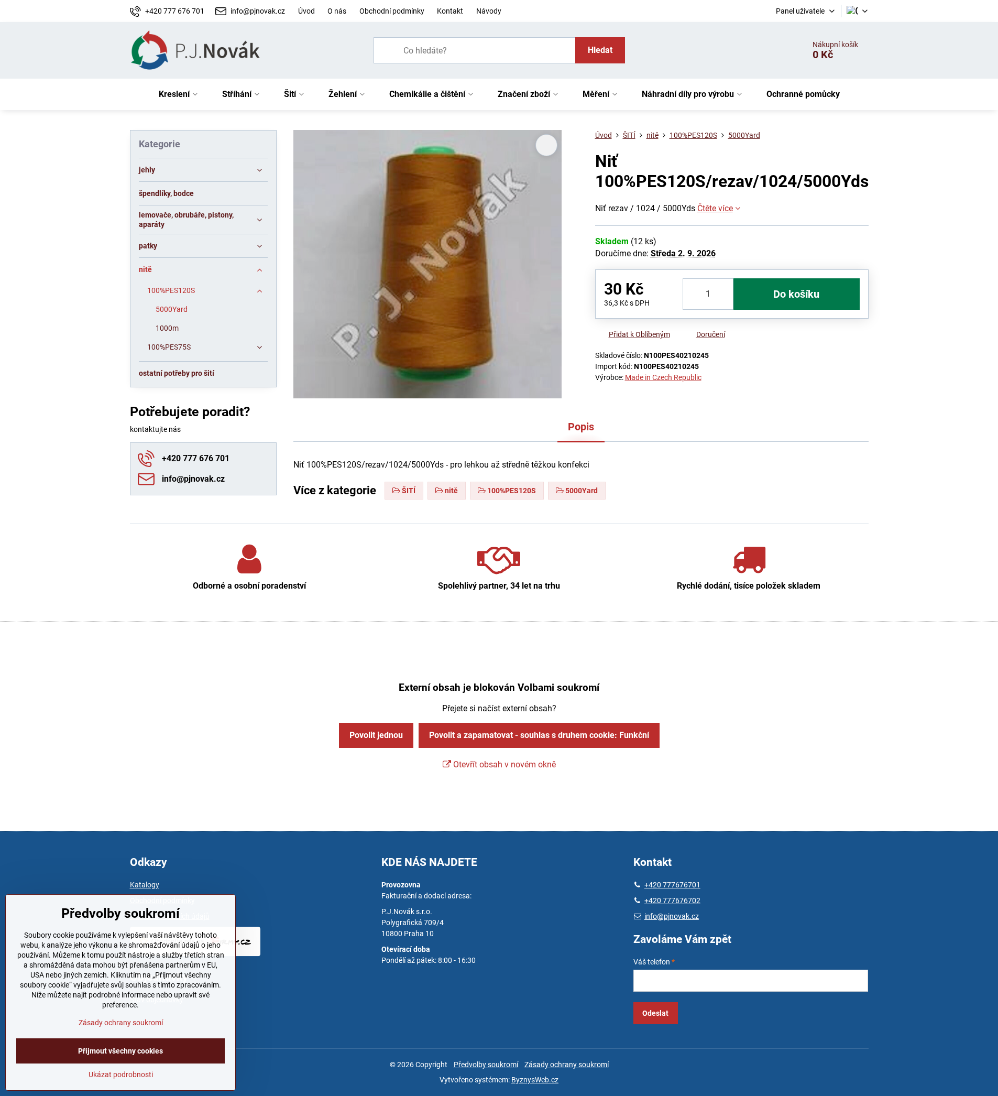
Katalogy (144, 885)
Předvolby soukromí (486, 1064)
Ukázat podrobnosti (121, 1074)
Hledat (600, 50)
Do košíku (796, 294)
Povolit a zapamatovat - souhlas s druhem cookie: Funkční (539, 735)
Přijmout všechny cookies (120, 1051)
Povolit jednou (376, 735)
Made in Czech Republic (663, 377)
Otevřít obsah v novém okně (503, 764)
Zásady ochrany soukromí (566, 1064)
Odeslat (655, 1013)
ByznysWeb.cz (534, 1080)
